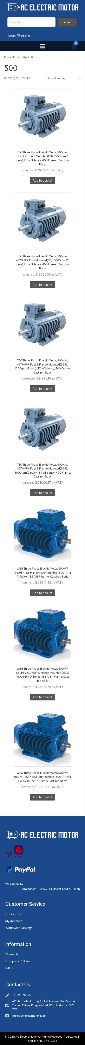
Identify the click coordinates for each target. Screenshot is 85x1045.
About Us (11, 954)
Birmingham (29, 889)
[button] (68, 22)
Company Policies (17, 961)
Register (24, 35)
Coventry (77, 889)
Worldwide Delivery (18, 928)
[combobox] (31, 22)
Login (12, 35)
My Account (13, 921)
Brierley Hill (45, 889)
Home (7, 57)
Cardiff (66, 889)
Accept (12, 1038)
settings (48, 1030)
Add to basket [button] (42, 180)
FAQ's (9, 968)
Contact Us (13, 914)
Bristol (57, 889)
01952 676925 (21, 995)
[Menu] (42, 46)
